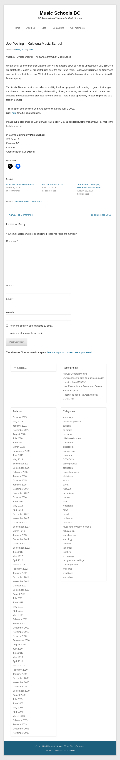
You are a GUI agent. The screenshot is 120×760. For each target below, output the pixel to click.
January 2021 (20, 425)
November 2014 (21, 493)
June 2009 (18, 703)
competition (69, 451)
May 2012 (18, 556)
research (67, 522)
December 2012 (21, 539)
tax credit (67, 547)
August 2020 (19, 434)
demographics (70, 463)
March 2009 (19, 716)
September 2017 (21, 463)
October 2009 (20, 686)
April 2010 (18, 661)
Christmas (68, 442)
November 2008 (21, 732)
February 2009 (20, 720)
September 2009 (21, 690)
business (67, 434)
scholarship (69, 531)
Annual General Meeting (75, 373)
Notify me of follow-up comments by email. (31, 325)
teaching (67, 552)
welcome (67, 568)
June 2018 (18, 455)
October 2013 (20, 522)
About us (30, 27)
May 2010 (18, 657)
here (14, 113)
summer (67, 543)
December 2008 (21, 728)
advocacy (68, 417)
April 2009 (18, 711)
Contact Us (58, 27)
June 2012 (18, 552)
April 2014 (18, 510)
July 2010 (17, 648)
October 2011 (19, 585)
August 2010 (19, 644)
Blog (44, 27)
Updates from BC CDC (74, 382)
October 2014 (20, 497)
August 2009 (19, 695)
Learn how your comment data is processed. (69, 352)
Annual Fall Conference (19, 214)
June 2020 (18, 442)
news (65, 510)
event (65, 484)
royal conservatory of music (77, 526)
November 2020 (21, 430)
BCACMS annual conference (20, 184)
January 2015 (20, 484)
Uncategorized (70, 564)
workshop (68, 577)
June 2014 (18, 501)
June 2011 (18, 602)
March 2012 (19, 564)
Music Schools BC (60, 13)
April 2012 (18, 560)
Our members (77, 27)
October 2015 (20, 480)
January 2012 (20, 573)
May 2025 (18, 421)
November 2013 (21, 518)
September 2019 (21, 451)
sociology (67, 539)
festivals (67, 489)
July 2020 (17, 438)
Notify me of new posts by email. (26, 333)
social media (69, 535)
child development (72, 438)
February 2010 (20, 669)
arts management (22, 201)
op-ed (66, 514)
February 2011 (20, 619)
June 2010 (18, 653)
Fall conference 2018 (52, 184)
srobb (31, 50)
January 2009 (20, 724)
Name (10, 285)
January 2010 (20, 674)
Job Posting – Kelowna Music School (34, 43)
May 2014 (18, 505)
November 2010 (21, 632)
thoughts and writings (73, 560)
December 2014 (21, 489)
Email (9, 299)
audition (67, 425)
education (68, 467)
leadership (68, 505)
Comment (12, 241)
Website (10, 312)
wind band (68, 573)
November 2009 (21, 682)
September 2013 (21, 526)
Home (17, 27)
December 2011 (21, 577)
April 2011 (18, 610)
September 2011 (21, 589)
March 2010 (19, 665)
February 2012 (20, 568)
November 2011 (21, 581)
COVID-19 (68, 459)
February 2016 (20, 472)
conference (68, 455)
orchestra (67, 518)
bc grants (67, 430)
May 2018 (18, 459)
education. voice (71, 472)
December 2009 (21, 678)
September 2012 (21, 547)
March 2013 (19, 531)
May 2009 (18, 707)
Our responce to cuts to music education (83, 378)
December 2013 (21, 514)
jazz (65, 501)
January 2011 (19, 623)
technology (68, 556)
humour (67, 497)
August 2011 (19, 594)
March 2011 (19, 615)
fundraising (68, 493)
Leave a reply (36, 201)
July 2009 (17, 699)
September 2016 (21, 467)
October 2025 (20, 417)
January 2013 (20, 535)
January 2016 (20, 476)
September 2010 (21, 640)
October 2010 (20, 636)
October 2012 (20, 543)
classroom (68, 446)
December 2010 (21, 627)
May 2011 (18, 606)
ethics (66, 480)
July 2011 (17, 598)
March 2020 (19, 446)
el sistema (68, 476)
